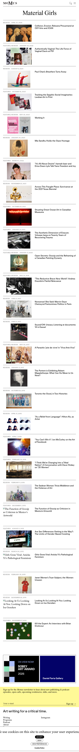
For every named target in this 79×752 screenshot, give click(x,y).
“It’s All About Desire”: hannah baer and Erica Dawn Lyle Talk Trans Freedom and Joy (55, 164)
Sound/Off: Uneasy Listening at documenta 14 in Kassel (55, 325)
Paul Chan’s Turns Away (50, 71)
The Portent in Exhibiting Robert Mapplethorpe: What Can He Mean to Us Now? (54, 373)
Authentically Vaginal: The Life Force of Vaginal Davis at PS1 (53, 50)
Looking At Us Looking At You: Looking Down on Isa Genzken (53, 601)
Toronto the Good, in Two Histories (51, 393)
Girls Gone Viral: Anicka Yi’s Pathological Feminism (54, 555)
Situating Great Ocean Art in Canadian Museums (53, 211)
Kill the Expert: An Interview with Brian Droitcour (53, 624)
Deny (39, 740)
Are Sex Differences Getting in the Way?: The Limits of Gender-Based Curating (54, 532)
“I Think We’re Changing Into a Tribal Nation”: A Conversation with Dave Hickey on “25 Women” (54, 465)
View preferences (39, 744)
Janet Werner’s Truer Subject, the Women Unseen (54, 578)
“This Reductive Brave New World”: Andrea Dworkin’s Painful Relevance (55, 279)
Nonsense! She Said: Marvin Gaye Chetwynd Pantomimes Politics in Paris (53, 302)
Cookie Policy (39, 748)
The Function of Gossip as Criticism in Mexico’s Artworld (52, 509)
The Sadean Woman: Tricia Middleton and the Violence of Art (54, 486)
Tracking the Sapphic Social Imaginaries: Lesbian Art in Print (54, 96)
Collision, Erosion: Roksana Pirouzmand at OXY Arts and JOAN (54, 27)
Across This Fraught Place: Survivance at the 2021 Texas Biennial (54, 187)
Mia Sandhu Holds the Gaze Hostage (52, 141)
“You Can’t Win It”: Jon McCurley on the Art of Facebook (55, 440)
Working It (39, 118)
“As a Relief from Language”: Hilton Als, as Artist (54, 417)
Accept (39, 737)
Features (7, 46)
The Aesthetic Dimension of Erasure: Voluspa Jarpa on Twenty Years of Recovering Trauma (52, 235)
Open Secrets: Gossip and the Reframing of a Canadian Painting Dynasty (55, 256)
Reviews (6, 23)
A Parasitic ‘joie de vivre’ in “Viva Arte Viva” (55, 347)
